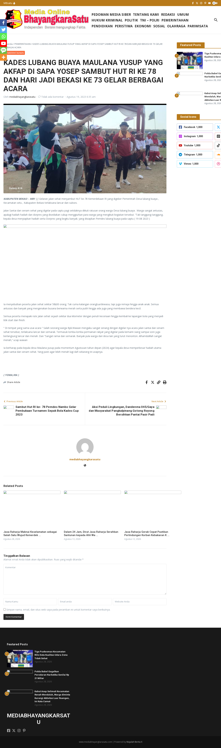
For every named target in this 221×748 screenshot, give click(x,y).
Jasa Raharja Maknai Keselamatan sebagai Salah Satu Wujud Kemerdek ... (30, 533)
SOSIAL (159, 26)
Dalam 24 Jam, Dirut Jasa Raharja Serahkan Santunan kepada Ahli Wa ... (91, 533)
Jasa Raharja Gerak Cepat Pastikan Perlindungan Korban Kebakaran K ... (146, 533)
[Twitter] (3, 29)
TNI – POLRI (149, 20)
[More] (3, 57)
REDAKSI (168, 14)
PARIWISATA (198, 26)
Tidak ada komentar (52, 96)
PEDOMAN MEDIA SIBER (111, 14)
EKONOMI (143, 26)
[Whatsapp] (3, 36)
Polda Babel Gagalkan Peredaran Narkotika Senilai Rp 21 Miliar (52, 675)
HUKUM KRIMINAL (107, 20)
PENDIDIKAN (102, 26)
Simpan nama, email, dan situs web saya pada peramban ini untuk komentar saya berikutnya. (58, 609)
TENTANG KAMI (146, 14)
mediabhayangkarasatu (22, 96)
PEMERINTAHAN (175, 20)
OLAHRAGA (176, 26)
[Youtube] (3, 43)
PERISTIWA (124, 26)
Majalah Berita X (134, 741)
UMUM (183, 14)
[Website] (85, 465)
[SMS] (3, 50)
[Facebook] (3, 22)
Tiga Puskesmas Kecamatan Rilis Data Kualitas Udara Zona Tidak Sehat (51, 655)
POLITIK (131, 20)
